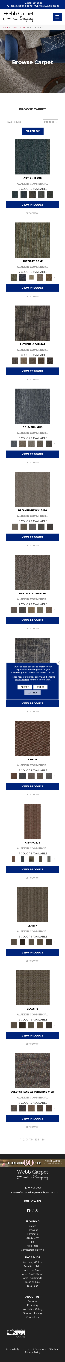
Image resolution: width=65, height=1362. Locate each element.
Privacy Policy (32, 1352)
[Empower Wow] (40, 609)
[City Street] (50, 194)
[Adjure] (49, 942)
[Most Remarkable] (23, 277)
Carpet (23, 27)
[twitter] (36, 1211)
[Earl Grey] (41, 194)
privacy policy (34, 676)
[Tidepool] (32, 156)
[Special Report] (24, 526)
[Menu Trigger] (57, 17)
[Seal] (49, 443)
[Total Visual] (31, 1108)
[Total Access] (50, 526)
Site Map (54, 1349)
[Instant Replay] (32, 526)
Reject (40, 687)
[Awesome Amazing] (40, 277)
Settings (32, 692)
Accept (25, 687)
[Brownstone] (32, 194)
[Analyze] (23, 942)
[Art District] (31, 775)
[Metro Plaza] (40, 775)
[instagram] (32, 1211)
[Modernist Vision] (31, 277)
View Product (33, 204)
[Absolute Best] (40, 1108)
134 (31, 1139)
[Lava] (31, 443)
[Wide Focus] (23, 1108)
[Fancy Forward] (32, 1070)
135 (37, 1139)
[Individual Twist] (32, 360)
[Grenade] (23, 443)
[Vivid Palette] (49, 277)
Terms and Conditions (34, 1349)
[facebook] (28, 1211)
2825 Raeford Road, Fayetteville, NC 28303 (35, 6)
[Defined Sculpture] (24, 360)
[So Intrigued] (32, 572)
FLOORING (33, 1221)
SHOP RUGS (32, 1257)
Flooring (14, 27)
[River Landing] (23, 775)
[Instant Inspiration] (49, 609)
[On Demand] (41, 526)
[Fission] (40, 443)
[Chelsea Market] (32, 738)
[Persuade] (40, 942)
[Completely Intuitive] (31, 609)
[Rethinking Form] (41, 360)
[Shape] (32, 406)
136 (42, 1139)
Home (6, 27)
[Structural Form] (50, 360)
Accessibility (12, 1349)
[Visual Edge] (32, 323)
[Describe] (31, 942)
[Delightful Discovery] (32, 239)
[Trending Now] (32, 489)
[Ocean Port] (24, 194)
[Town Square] (49, 775)
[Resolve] (32, 904)
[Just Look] (49, 1108)
